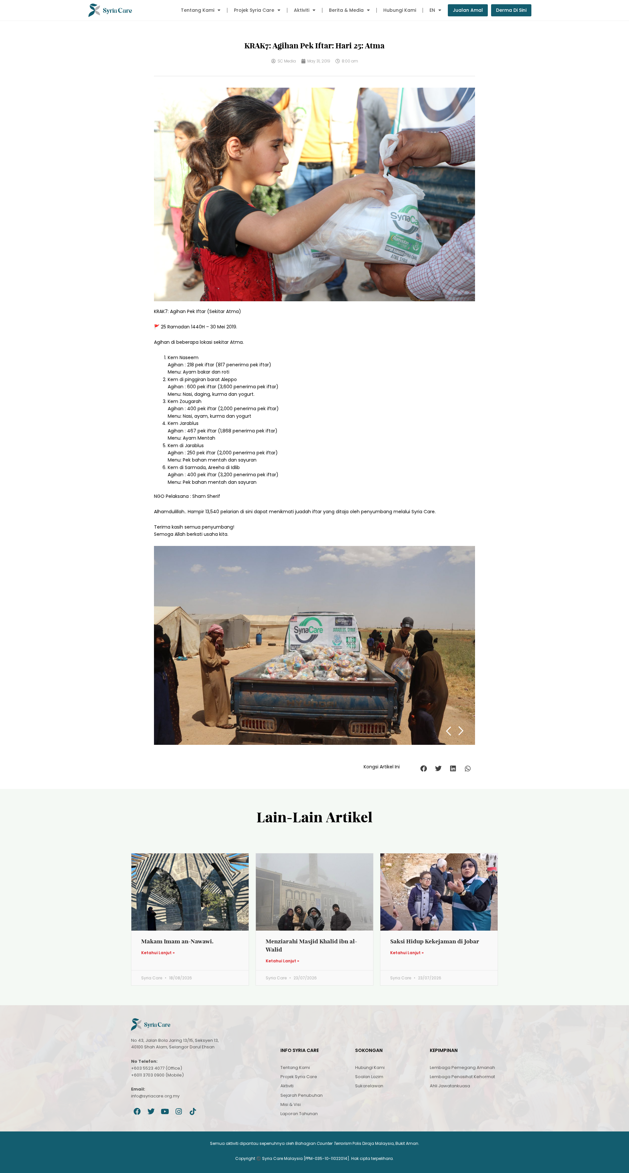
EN (432, 10)
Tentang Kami (197, 10)
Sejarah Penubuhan (301, 1095)
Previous (448, 731)
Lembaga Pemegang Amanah (462, 1067)
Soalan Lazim (369, 1077)
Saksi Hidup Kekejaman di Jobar (434, 941)
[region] (314, 645)
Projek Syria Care (254, 10)
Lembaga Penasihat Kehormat (462, 1077)
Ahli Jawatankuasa (450, 1086)
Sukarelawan (369, 1086)
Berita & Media (346, 10)
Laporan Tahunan (299, 1114)
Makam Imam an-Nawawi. (177, 941)
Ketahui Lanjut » (158, 953)
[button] (423, 768)
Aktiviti (301, 10)
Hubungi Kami (399, 10)
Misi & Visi (290, 1104)
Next (461, 731)
